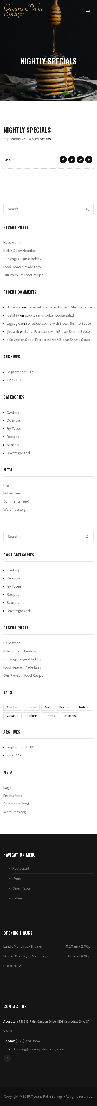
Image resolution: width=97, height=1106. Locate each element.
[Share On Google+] (80, 159)
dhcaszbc (14, 307)
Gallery (17, 898)
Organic (12, 716)
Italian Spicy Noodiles (20, 251)
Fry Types (14, 429)
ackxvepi (13, 340)
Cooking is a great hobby (22, 259)
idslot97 (13, 315)
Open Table (21, 888)
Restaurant (20, 869)
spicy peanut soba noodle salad (49, 315)
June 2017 (14, 380)
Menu (16, 878)
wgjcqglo (13, 324)
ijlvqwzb (13, 332)
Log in (7, 485)
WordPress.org (14, 510)
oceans (45, 139)
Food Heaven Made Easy (22, 267)
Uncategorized (18, 453)
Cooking (13, 412)
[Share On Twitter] (71, 159)
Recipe (50, 716)
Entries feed (13, 493)
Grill (48, 707)
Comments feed (16, 501)
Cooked (12, 707)
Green (31, 707)
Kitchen (64, 707)
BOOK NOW (12, 966)
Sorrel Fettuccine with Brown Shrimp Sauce (59, 307)
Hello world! (12, 243)
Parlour (32, 716)
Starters (13, 445)
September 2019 (20, 372)
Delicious (14, 420)
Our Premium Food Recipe (23, 275)
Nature (84, 707)
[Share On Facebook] (63, 159)
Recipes (13, 437)
